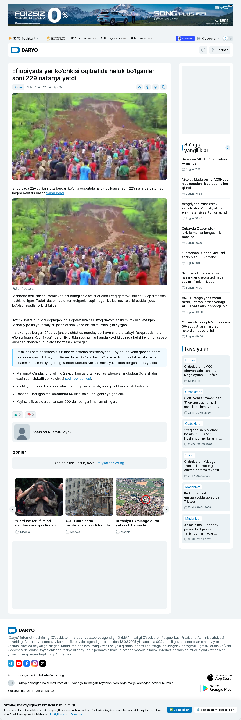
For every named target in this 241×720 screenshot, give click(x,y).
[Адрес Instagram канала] (34, 663)
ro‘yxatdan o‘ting (110, 463)
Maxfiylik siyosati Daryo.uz (65, 714)
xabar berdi (55, 193)
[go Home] (21, 630)
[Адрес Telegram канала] (11, 663)
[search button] (203, 50)
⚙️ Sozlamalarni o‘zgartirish (215, 709)
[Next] (165, 509)
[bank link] (55, 38)
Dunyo (18, 87)
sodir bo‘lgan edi (78, 378)
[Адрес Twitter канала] (42, 663)
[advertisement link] (185, 38)
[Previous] (12, 509)
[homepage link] (24, 50)
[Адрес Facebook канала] (26, 663)
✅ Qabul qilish (179, 709)
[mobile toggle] (43, 50)
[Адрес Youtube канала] (19, 663)
